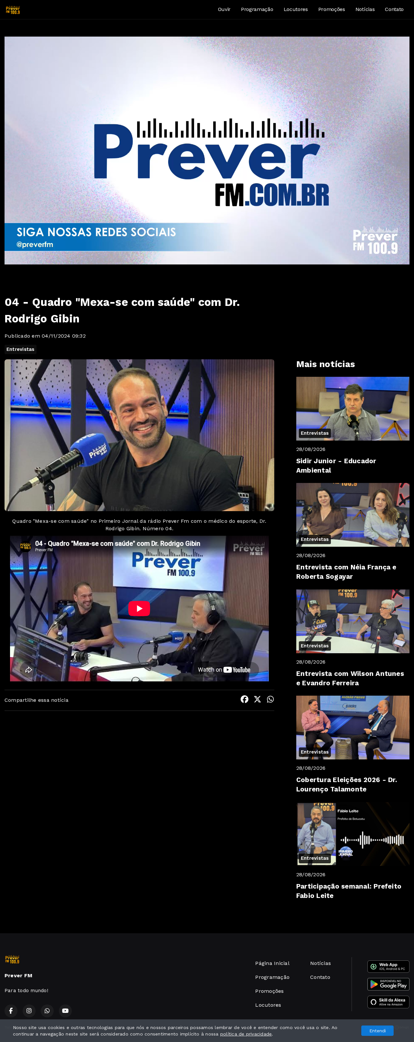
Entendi (377, 1030)
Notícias (365, 9)
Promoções (331, 9)
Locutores (296, 9)
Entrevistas (20, 349)
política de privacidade (246, 1033)
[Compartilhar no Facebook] (244, 700)
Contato (394, 9)
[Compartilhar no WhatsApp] (270, 700)
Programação (257, 9)
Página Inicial (272, 963)
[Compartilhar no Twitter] (257, 700)
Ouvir (224, 9)
